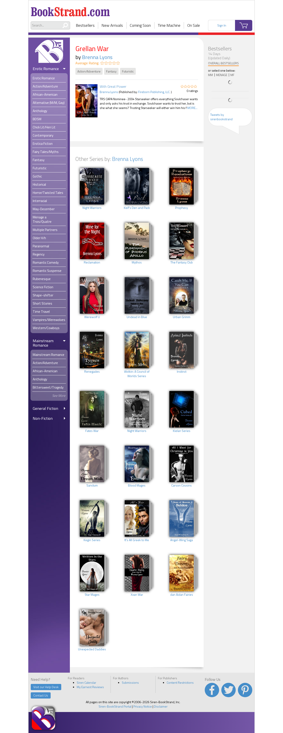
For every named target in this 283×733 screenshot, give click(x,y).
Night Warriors (91, 208)
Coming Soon (140, 25)
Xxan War (137, 594)
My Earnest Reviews (90, 687)
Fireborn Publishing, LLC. (154, 92)
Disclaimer (161, 706)
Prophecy (181, 208)
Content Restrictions (180, 682)
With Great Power (113, 86)
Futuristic (128, 71)
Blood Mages (136, 485)
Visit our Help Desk (46, 687)
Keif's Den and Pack (137, 208)
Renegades (92, 371)
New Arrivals (112, 25)
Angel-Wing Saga (181, 540)
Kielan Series (181, 431)
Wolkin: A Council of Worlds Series (136, 373)
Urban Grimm (181, 317)
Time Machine (169, 25)
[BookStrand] (70, 10)
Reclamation (92, 262)
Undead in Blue (137, 317)
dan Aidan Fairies (181, 594)
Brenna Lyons (97, 57)
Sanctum (92, 485)
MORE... (192, 107)
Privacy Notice (142, 706)
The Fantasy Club (181, 262)
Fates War (92, 431)
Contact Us (40, 695)
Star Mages (92, 594)
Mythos (137, 262)
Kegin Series (92, 540)
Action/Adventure (89, 71)
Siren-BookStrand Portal (115, 706)
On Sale (193, 25)
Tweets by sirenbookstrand (221, 116)
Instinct (181, 371)
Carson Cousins (181, 485)
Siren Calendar (86, 682)
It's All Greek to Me (136, 540)
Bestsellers (85, 25)
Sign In (221, 25)
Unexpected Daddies (92, 649)
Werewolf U (92, 317)
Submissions (130, 682)
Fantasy (111, 71)
